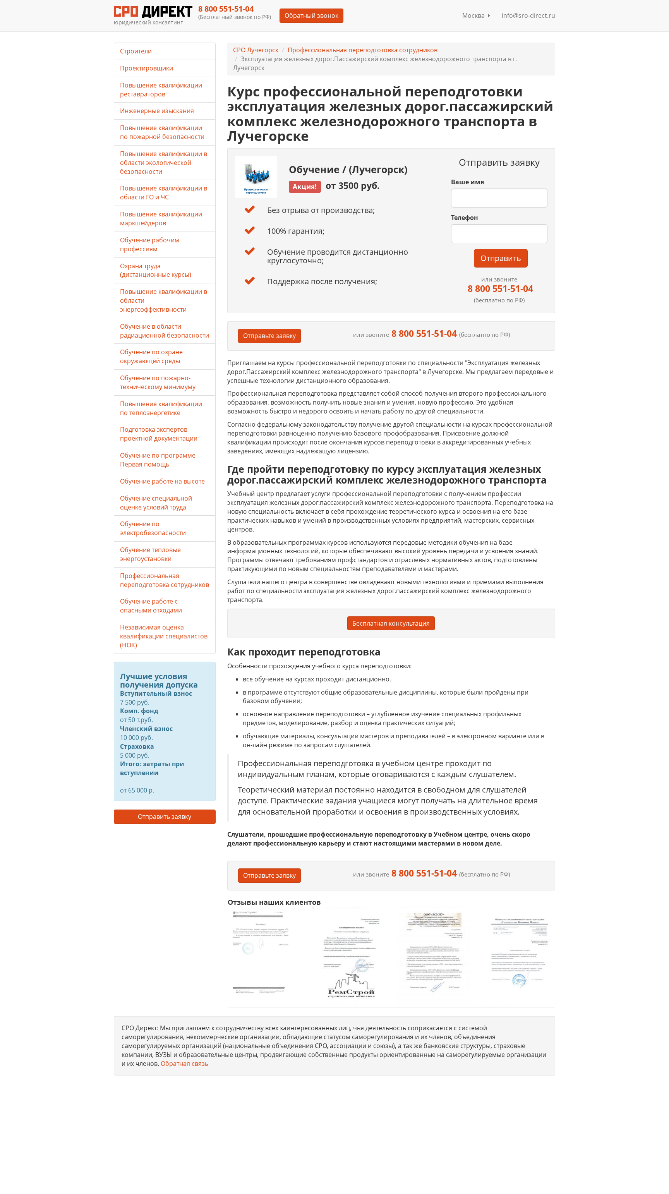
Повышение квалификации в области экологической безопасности (163, 162)
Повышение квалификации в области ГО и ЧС (163, 192)
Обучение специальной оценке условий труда (156, 502)
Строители (136, 51)
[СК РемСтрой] (348, 956)
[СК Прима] (518, 956)
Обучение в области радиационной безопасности (164, 331)
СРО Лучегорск (255, 50)
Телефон (464, 217)
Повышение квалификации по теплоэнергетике (161, 408)
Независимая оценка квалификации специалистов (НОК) (164, 636)
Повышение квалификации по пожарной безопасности (162, 132)
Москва (475, 15)
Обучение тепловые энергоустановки (150, 554)
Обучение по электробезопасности (153, 528)
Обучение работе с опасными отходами (151, 605)
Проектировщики (146, 68)
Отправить (500, 258)
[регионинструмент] (264, 952)
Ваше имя (467, 182)
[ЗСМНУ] (433, 956)
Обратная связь (184, 1063)
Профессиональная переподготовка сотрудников (362, 50)
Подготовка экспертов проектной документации (158, 434)
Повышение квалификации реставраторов (161, 89)
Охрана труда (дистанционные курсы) (155, 270)
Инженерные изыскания (157, 110)
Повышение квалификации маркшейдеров (161, 218)
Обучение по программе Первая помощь (158, 459)
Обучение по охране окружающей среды (151, 356)
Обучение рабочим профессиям (149, 244)
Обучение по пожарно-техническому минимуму (158, 382)
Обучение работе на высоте (162, 481)
